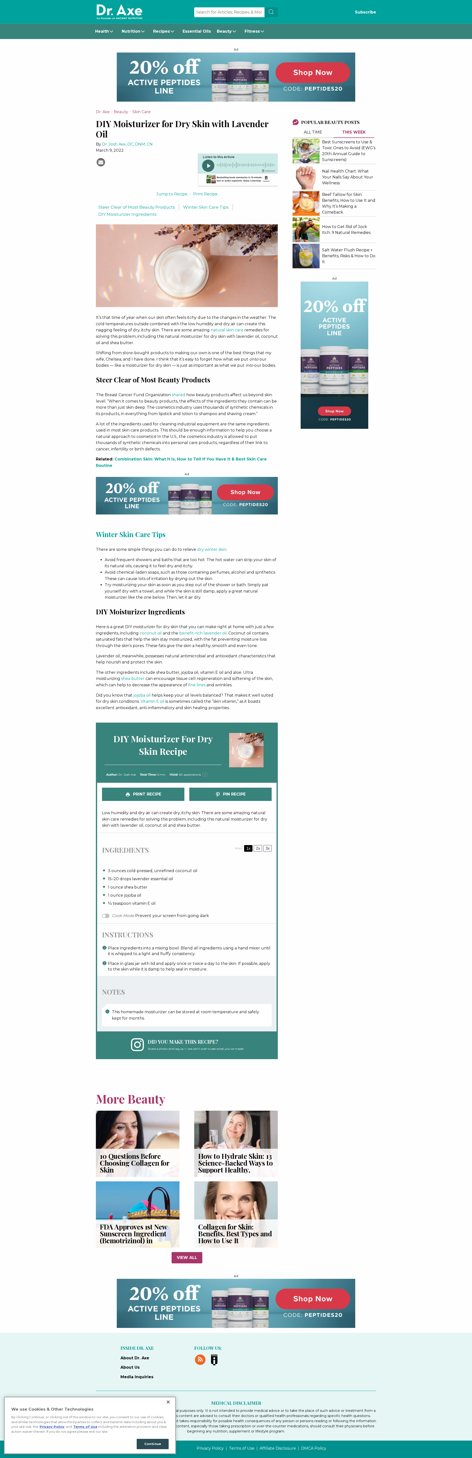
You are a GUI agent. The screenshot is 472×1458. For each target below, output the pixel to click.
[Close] (168, 1402)
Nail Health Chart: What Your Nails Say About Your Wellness (347, 177)
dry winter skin (211, 549)
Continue (152, 1444)
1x (248, 848)
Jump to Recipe (172, 194)
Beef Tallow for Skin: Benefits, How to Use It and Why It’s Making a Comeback (348, 203)
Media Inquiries (136, 1377)
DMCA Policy (313, 1448)
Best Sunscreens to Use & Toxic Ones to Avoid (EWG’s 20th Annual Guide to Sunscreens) (348, 151)
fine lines (197, 685)
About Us (130, 1367)
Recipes (161, 31)
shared (178, 394)
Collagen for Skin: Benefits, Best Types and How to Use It (235, 1233)
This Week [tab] (354, 132)
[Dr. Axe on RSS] (201, 1359)
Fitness (252, 31)
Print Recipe (205, 194)
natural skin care (227, 330)
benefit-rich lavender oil (203, 633)
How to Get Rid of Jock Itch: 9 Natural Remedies (346, 229)
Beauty (224, 31)
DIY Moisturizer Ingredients (127, 214)
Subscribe (365, 12)
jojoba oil (142, 695)
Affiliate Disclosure (278, 1448)
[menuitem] (105, 31)
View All (187, 1257)
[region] (90, 1425)
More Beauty (130, 1098)
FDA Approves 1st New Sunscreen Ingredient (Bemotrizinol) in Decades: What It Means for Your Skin (136, 1240)
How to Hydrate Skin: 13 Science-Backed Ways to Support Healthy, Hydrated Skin (235, 1166)
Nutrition (131, 31)
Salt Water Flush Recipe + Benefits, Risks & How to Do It (348, 256)
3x (268, 848)
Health (102, 31)
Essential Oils (197, 31)
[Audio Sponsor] (237, 180)
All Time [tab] (313, 132)
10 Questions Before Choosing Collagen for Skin (134, 1162)
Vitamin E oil (152, 701)
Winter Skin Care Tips (206, 207)
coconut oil (151, 633)
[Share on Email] (101, 162)
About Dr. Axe (134, 1358)
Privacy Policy (210, 1448)
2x (258, 848)
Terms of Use (241, 1448)
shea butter (133, 678)
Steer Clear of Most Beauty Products (136, 207)
